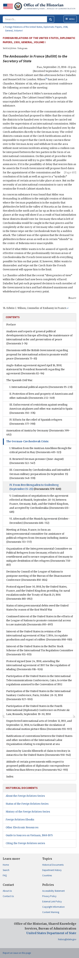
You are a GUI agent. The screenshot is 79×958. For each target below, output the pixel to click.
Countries (47, 875)
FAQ (5, 875)
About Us (7, 890)
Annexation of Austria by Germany (38, 432)
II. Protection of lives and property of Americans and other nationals (41, 395)
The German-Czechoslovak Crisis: (27, 441)
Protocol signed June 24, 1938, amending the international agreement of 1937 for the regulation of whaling (38, 665)
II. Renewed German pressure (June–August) (36, 461)
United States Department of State (51, 933)
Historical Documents (53, 864)
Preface (11, 324)
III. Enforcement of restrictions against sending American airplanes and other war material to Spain (40, 408)
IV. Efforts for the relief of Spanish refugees (35, 421)
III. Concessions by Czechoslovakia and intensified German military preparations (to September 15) (39, 474)
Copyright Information (53, 906)
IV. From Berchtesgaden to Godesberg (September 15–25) (35, 487)
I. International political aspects (40, 387)
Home (6, 864)
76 (46, 79)
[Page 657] (70, 172)
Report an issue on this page (17, 953)
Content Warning (50, 912)
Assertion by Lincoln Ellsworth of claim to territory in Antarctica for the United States (38, 753)
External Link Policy (52, 901)
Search (6, 870)
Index (9, 776)
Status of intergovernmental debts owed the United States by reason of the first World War (37, 607)
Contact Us (8, 896)
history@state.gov (67, 939)
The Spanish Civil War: (19, 380)
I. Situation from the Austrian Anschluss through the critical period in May (40, 450)
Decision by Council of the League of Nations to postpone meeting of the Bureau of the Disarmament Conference (38, 575)
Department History (52, 870)
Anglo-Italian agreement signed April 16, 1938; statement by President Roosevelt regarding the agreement (35, 369)
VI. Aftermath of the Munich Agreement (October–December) (39, 520)
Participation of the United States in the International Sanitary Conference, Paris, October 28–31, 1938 (38, 695)
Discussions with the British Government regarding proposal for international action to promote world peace (37, 354)
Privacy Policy (49, 896)
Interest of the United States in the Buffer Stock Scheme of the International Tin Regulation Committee (39, 650)
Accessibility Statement (53, 890)
